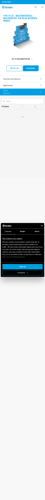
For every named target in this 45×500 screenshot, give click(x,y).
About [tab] (37, 231)
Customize (21, 273)
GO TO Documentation (21, 59)
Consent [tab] (8, 231)
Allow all (22, 267)
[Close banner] (42, 225)
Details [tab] (22, 231)
